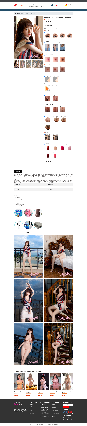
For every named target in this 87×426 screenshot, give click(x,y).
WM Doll (30, 412)
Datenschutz (54, 407)
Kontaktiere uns (54, 406)
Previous (15, 41)
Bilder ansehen (52, 9)
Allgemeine (54, 409)
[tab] (16, 64)
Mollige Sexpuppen (43, 412)
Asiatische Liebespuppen (44, 413)
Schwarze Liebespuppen (44, 415)
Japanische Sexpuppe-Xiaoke (19, 391)
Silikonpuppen (29, 9)
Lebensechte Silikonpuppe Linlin (42, 392)
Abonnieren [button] (66, 407)
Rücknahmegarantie (55, 413)
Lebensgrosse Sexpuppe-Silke (55, 391)
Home (17, 9)
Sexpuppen (31, 404)
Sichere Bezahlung (55, 410)
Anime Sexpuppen (43, 410)
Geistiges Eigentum (55, 415)
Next (40, 41)
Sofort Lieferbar (22, 9)
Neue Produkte (65, 9)
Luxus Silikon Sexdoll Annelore (30, 392)
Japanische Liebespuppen (44, 416)
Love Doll (30, 410)
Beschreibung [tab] (18, 171)
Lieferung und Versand (56, 412)
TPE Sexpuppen (35, 9)
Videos (57, 9)
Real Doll (30, 409)
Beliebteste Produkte (44, 407)
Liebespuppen (31, 406)
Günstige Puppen (43, 404)
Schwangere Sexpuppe (44, 409)
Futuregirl (50, 25)
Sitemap (53, 416)
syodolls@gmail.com (69, 417)
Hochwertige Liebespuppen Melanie (67, 392)
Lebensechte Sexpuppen (44, 418)
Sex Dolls (42, 6)
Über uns (53, 404)
